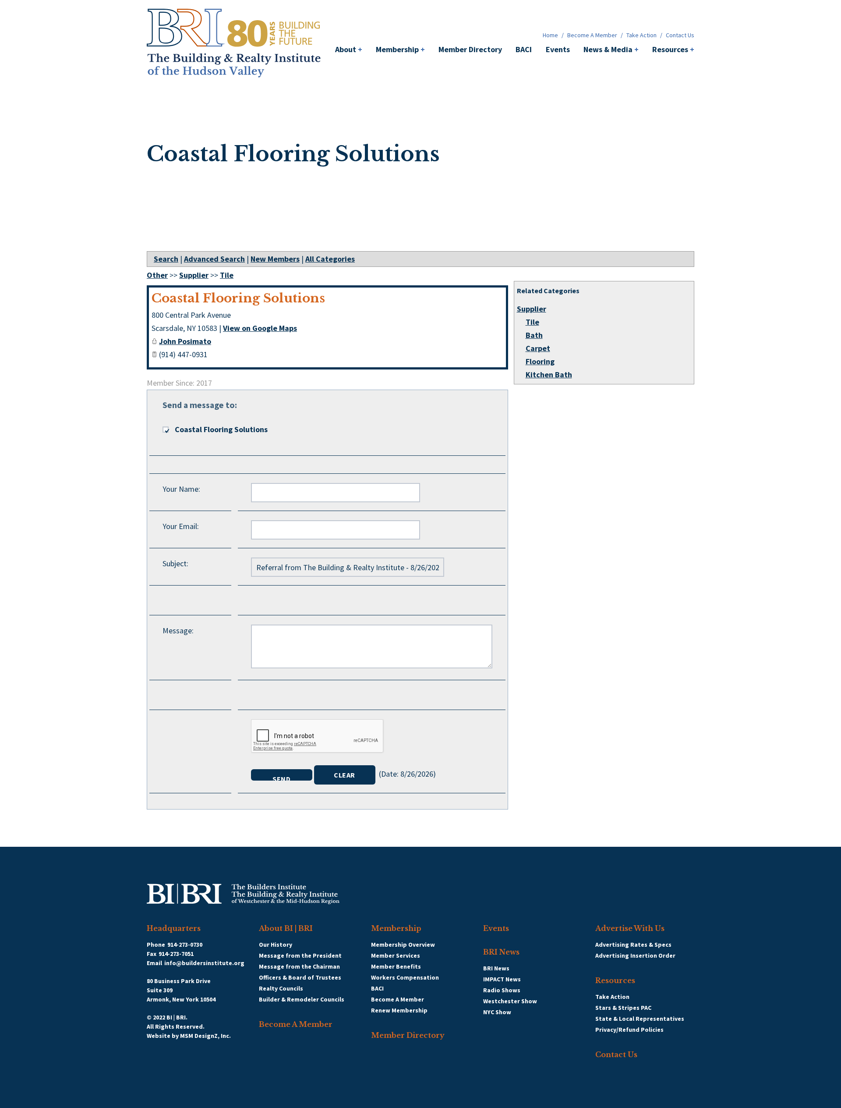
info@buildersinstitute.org (204, 963)
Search (166, 259)
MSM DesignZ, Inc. (205, 1036)
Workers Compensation (405, 977)
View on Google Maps (260, 328)
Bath (534, 335)
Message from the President (300, 955)
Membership (400, 49)
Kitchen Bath (549, 374)
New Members (275, 259)
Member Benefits (396, 966)
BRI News (501, 952)
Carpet (538, 348)
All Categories (330, 259)
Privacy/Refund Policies (629, 1029)
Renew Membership (399, 1010)
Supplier (531, 309)
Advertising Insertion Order (635, 955)
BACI (524, 49)
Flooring (540, 361)
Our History (275, 944)
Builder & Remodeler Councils (301, 999)
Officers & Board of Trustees (300, 977)
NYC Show (497, 1012)
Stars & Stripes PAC (623, 1008)
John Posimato (185, 341)
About (348, 49)
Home (550, 35)
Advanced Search (214, 259)
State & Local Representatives (639, 1019)
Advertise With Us (629, 928)
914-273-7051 (176, 954)
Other (157, 275)
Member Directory (470, 49)
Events (558, 49)
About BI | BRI (286, 928)
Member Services (395, 955)
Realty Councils (281, 988)
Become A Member (592, 35)
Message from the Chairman (299, 966)
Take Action (641, 35)
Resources (673, 49)
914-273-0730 (184, 944)
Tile (532, 322)
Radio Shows (501, 990)
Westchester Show (510, 1001)
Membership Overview (403, 944)
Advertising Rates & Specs (633, 944)
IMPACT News (502, 979)
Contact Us (680, 35)
